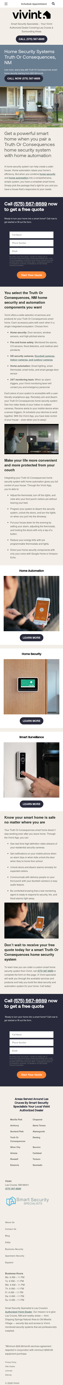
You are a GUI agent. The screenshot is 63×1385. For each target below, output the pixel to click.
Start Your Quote (31, 275)
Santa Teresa (39, 1125)
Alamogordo (39, 1131)
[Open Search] (53, 3)
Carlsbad (37, 1153)
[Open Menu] (6, 4)
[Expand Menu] (31, 20)
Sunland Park (17, 1131)
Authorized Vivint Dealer (18, 1311)
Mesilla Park (16, 1119)
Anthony (14, 1125)
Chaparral (37, 1119)
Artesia (13, 1153)
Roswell (14, 1159)
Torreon (36, 1159)
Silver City (15, 1147)
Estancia (14, 1164)
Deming (36, 1137)
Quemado (37, 1164)
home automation (18, 177)
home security (47, 174)
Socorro (37, 1147)
